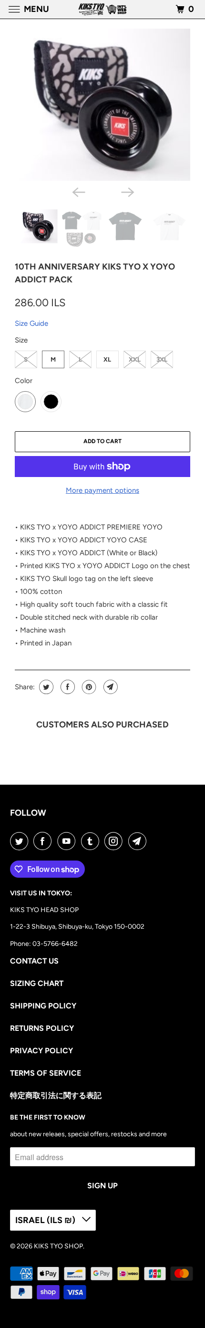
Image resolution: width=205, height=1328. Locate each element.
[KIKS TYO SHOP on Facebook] (44, 841)
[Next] (127, 191)
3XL (161, 359)
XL (107, 359)
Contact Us (34, 960)
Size (21, 340)
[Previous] (77, 191)
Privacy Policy (41, 1050)
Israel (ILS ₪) (46, 1220)
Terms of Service (45, 1073)
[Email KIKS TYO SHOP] (139, 841)
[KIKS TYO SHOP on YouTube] (68, 841)
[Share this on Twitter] (45, 687)
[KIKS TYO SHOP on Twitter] (21, 841)
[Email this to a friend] (109, 687)
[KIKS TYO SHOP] (102, 9)
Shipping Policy (43, 1005)
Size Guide (31, 323)
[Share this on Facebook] (66, 687)
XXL (135, 359)
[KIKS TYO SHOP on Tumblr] (92, 841)
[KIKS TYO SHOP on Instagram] (115, 841)
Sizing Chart (36, 983)
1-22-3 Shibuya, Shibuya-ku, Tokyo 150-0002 (77, 927)
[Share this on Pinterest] (88, 687)
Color (23, 380)
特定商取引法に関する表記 (56, 1095)
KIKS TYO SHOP (58, 1246)
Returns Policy (42, 1028)
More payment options (102, 490)
